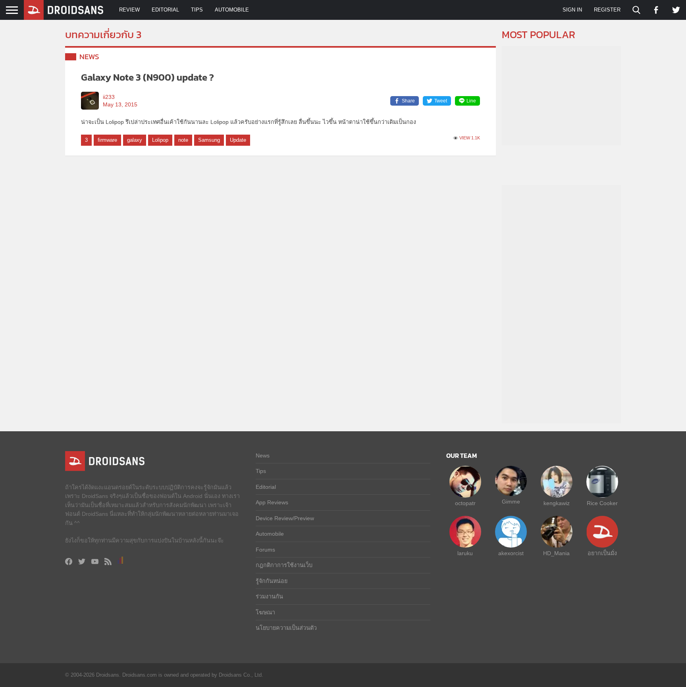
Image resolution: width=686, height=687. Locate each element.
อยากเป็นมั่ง (602, 553)
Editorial (165, 10)
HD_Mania (556, 553)
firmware (107, 140)
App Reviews (272, 502)
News (89, 56)
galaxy (134, 140)
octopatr (465, 503)
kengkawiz (556, 503)
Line (471, 101)
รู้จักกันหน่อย (271, 581)
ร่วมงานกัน (269, 596)
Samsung (209, 140)
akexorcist (511, 553)
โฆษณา (265, 612)
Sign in (572, 10)
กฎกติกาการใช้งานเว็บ (284, 565)
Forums (265, 549)
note (183, 140)
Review (129, 10)
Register (607, 10)
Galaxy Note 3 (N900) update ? (147, 77)
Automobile (232, 10)
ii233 (109, 97)
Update (238, 140)
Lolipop (160, 140)
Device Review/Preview (285, 518)
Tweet (440, 101)
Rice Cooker (602, 503)
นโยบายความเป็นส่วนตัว (286, 628)
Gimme (511, 501)
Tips (197, 10)
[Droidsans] (63, 10)
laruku (465, 553)
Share (408, 101)
